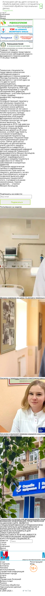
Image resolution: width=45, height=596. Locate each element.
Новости (14, 50)
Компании (5, 14)
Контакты (4, 565)
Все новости (8, 190)
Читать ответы (39, 66)
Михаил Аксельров (25, 153)
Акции (3, 18)
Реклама (4, 567)
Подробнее (8, 10)
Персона (4, 550)
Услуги (3, 544)
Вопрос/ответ (6, 581)
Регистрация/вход (36, 563)
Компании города (8, 573)
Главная (4, 50)
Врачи (3, 16)
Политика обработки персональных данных (10, 586)
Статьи (3, 542)
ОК (41, 6)
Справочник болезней (10, 579)
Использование (7, 569)
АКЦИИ (3, 588)
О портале (5, 563)
